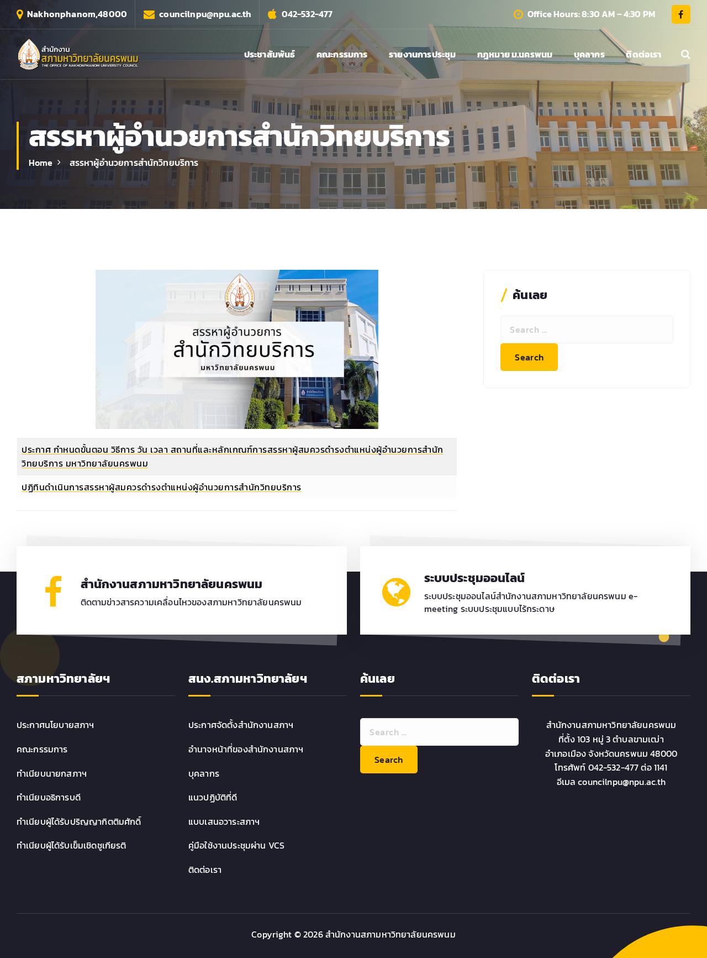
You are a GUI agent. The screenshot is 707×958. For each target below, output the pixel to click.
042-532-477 (307, 14)
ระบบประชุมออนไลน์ (474, 578)
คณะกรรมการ (342, 54)
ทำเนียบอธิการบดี (49, 797)
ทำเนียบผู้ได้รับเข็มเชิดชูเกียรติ (71, 845)
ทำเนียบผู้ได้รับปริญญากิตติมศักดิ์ (79, 821)
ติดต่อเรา (643, 54)
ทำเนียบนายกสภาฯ (52, 773)
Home (41, 162)
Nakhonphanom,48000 (77, 14)
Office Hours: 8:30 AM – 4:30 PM (591, 14)
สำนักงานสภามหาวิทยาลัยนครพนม (172, 584)
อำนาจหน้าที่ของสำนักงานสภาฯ (245, 749)
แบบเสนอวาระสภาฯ (224, 821)
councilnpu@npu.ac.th (205, 14)
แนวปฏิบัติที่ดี (212, 797)
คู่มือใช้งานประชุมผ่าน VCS (236, 845)
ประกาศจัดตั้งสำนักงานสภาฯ (240, 724)
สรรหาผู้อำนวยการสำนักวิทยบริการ (134, 162)
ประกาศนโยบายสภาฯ (55, 724)
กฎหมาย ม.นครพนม (514, 54)
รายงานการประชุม (422, 54)
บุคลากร (589, 54)
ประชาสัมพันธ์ (270, 54)
